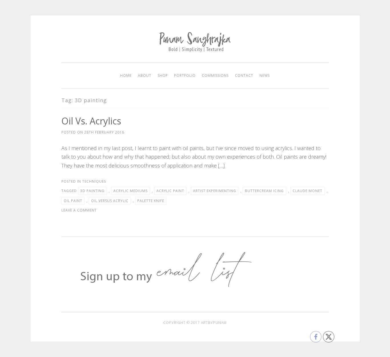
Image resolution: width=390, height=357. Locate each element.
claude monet (307, 190)
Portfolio (185, 75)
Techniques (94, 181)
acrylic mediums (130, 190)
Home (126, 75)
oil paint (73, 200)
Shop (163, 75)
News (265, 75)
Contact (244, 75)
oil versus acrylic (109, 200)
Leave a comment (79, 210)
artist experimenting (214, 190)
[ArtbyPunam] (195, 50)
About (144, 75)
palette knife (150, 200)
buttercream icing (264, 190)
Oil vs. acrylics (91, 121)
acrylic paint (170, 190)
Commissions (215, 75)
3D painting (92, 190)
